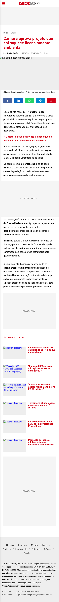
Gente (5, 549)
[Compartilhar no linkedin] (18, 100)
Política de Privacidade (7, 593)
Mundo (34, 545)
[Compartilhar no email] (51, 100)
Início (5, 33)
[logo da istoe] (29, 3)
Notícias (10, 545)
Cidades (36, 549)
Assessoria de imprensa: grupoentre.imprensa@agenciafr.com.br (35, 593)
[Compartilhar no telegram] (40, 100)
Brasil (13, 33)
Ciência (47, 549)
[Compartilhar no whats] (29, 100)
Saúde (27, 553)
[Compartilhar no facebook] (7, 100)
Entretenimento (20, 549)
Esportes (22, 545)
